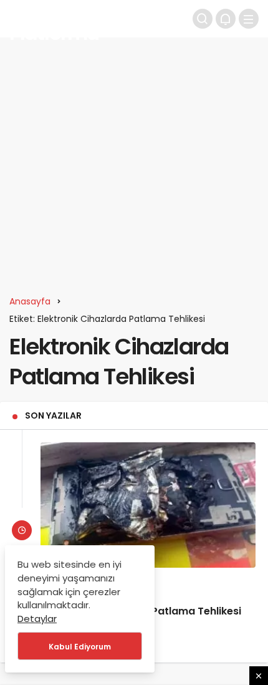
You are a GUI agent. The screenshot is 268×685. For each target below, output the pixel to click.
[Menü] (249, 19)
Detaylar (37, 618)
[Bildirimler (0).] (226, 19)
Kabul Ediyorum (80, 646)
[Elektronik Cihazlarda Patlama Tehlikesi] (148, 505)
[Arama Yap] (203, 19)
